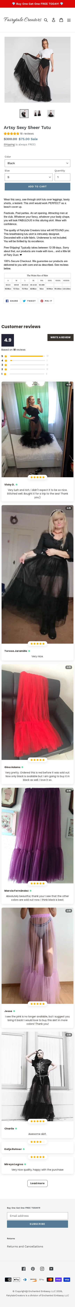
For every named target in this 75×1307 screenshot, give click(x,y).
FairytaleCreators (15, 1295)
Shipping (9, 144)
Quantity (60, 170)
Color (8, 156)
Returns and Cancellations (25, 1246)
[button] (19, 134)
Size (7, 170)
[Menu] (69, 20)
